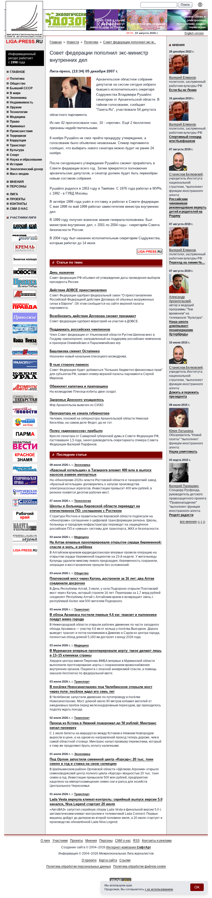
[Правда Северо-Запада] (25, 282)
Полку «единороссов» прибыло (76, 431)
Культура (17, 150)
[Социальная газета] (25, 538)
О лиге (45, 840)
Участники (60, 840)
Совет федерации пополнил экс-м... (129, 42)
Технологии (18, 112)
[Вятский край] (25, 226)
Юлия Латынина (181, 431)
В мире (15, 93)
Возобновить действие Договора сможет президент (93, 316)
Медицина (17, 117)
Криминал (17, 126)
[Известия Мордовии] (25, 352)
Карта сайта (108, 860)
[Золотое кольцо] (25, 259)
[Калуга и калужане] (24, 527)
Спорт (14, 155)
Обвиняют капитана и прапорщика (79, 386)
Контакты (18, 204)
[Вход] (200, 4)
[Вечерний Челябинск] (25, 468)
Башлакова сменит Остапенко (75, 351)
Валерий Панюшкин (184, 486)
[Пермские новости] (25, 410)
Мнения (17, 182)
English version (194, 33)
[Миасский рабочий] (25, 237)
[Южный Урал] (25, 375)
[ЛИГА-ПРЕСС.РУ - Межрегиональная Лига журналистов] (24, 22)
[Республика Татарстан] (25, 398)
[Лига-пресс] (25, 550)
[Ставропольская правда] (25, 480)
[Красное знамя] (25, 457)
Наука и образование (26, 159)
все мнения (188, 521)
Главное (17, 72)
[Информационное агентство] (25, 317)
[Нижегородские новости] (24, 271)
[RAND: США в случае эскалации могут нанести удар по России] (106, 20)
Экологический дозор (26, 169)
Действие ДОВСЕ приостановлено (78, 290)
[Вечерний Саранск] (25, 503)
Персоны (18, 186)
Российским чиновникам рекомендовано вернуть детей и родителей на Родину (187, 207)
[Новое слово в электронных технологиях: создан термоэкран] (187, 20)
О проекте (89, 860)
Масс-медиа (19, 174)
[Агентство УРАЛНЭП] (25, 364)
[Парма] (25, 433)
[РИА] (24, 248)
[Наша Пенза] (25, 340)
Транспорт (18, 145)
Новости (73, 42)
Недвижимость (21, 102)
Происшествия (21, 131)
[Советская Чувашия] (25, 422)
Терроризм (18, 136)
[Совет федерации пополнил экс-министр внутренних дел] (70, 92)
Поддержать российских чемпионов (80, 329)
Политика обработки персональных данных (78, 866)
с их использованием (159, 889)
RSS (136, 840)
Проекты (17, 199)
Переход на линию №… (187, 262)
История (16, 164)
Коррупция (18, 140)
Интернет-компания (128, 847)
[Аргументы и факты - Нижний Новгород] (25, 387)
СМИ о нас (19, 209)
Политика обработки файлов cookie (139, 866)
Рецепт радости (181, 515)
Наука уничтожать (183, 451)
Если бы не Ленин (182, 90)
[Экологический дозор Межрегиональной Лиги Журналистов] (66, 20)
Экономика (18, 98)
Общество (17, 83)
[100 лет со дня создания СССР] (147, 20)
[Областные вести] (25, 445)
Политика (17, 78)
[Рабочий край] (25, 515)
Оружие (16, 107)
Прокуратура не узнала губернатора (79, 413)
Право (14, 121)
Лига (14, 194)
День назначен (62, 272)
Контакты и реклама (157, 840)
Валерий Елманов (182, 77)
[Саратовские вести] (25, 328)
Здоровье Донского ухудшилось (77, 400)
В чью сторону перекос (69, 364)
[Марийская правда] (25, 305)
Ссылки (125, 860)
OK (197, 887)
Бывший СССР (21, 88)
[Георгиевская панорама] (25, 492)
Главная (56, 42)
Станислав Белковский (186, 174)
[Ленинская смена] (24, 294)
